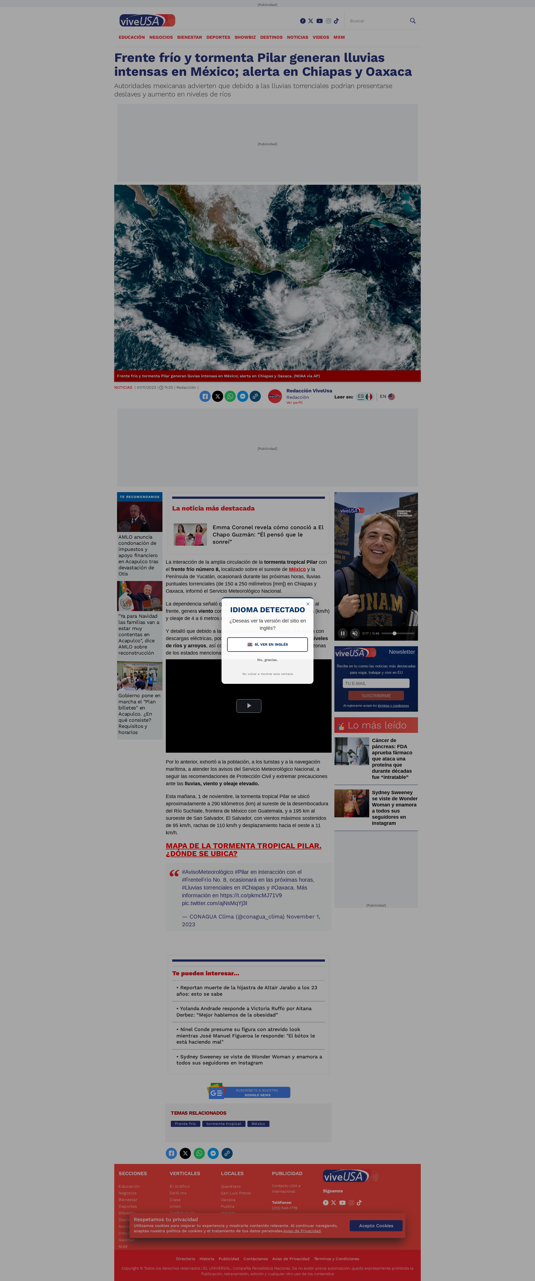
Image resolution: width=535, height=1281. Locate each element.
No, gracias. (267, 660)
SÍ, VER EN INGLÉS (268, 644)
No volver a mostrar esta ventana (267, 674)
